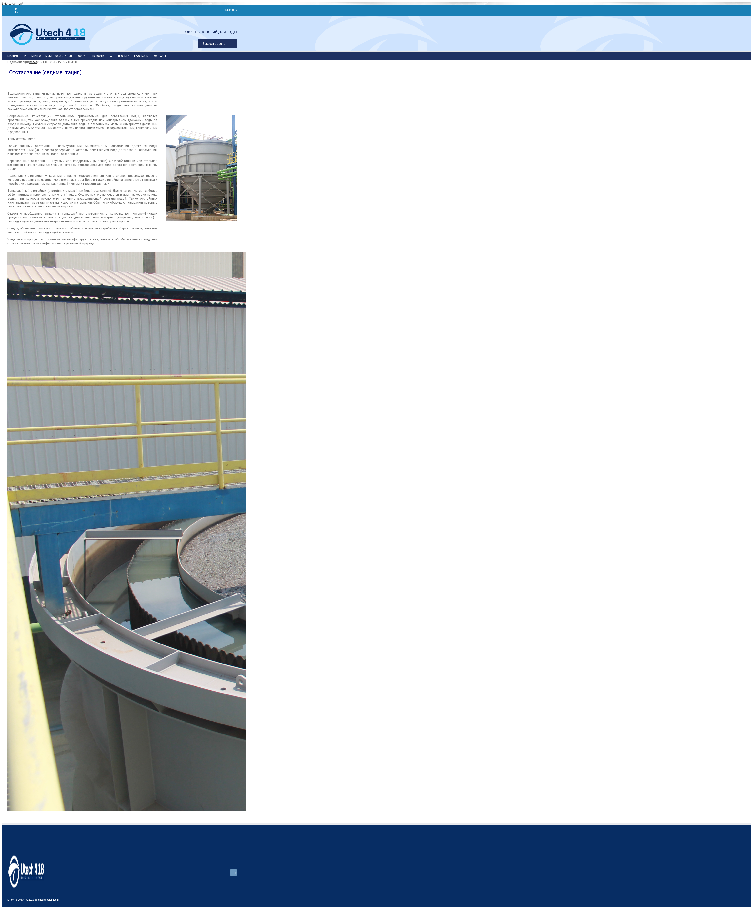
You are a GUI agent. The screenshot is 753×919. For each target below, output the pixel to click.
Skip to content (12, 3)
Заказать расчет (215, 43)
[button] (173, 56)
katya (33, 62)
